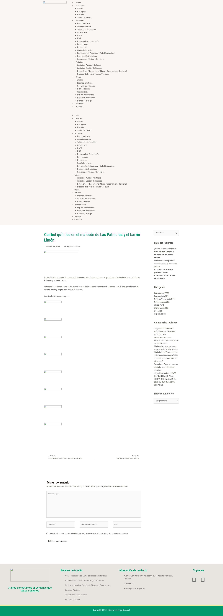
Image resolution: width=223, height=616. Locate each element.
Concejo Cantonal (84, 26)
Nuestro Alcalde (83, 23)
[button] (124, 112)
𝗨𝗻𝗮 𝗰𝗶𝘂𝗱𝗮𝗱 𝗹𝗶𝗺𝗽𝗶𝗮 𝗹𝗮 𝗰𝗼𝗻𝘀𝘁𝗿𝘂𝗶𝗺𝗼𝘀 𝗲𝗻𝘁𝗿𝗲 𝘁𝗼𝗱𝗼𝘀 (164, 255)
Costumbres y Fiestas (86, 86)
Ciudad (80, 8)
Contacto (80, 107)
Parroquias (81, 11)
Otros (156, 311)
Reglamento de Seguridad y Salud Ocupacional (96, 53)
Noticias (79, 104)
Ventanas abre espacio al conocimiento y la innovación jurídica (165, 264)
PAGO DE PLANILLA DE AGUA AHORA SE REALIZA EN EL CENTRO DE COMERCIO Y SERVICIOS (165, 379)
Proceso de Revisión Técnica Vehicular (93, 74)
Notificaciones (160, 302)
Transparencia (82, 92)
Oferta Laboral (160, 308)
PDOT (79, 35)
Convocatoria (159, 296)
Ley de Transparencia (86, 95)
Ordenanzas (82, 32)
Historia (80, 14)
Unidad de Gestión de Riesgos (89, 68)
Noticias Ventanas (161, 299)
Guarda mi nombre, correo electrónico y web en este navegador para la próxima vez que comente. (89, 533)
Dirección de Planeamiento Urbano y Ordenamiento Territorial (102, 71)
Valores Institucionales (86, 29)
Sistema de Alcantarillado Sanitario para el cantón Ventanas (166, 340)
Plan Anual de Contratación (88, 41)
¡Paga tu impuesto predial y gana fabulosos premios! (166, 367)
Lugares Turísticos (84, 83)
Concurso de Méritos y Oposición (90, 59)
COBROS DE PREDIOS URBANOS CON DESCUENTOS (164, 331)
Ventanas (80, 6)
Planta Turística (83, 89)
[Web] (127, 525)
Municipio (80, 20)
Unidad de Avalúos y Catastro (89, 65)
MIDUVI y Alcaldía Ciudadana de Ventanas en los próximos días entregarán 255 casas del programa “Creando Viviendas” (166, 355)
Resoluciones (82, 44)
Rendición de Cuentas (86, 98)
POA (79, 38)
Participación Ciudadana (87, 56)
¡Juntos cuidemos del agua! (165, 249)
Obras (78, 77)
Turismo (79, 80)
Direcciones (82, 47)
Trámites (79, 62)
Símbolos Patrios (84, 17)
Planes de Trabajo (84, 101)
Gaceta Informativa (84, 50)
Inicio (78, 3)
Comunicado (159, 293)
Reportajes (158, 314)
